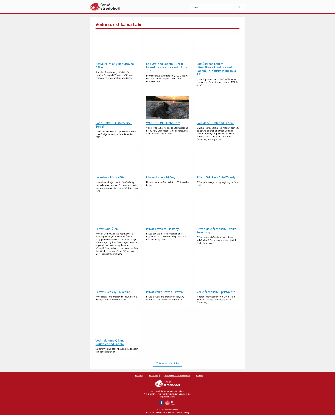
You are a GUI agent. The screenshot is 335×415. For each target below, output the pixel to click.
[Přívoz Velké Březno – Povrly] (167, 276)
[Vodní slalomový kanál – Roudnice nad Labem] (117, 324)
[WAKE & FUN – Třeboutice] (167, 107)
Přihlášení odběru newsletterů (177, 375)
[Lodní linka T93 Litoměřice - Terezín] (117, 107)
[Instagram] (167, 402)
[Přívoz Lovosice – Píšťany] (167, 213)
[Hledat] (230, 7)
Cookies (199, 375)
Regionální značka (167, 396)
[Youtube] (173, 403)
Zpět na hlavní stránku (167, 363)
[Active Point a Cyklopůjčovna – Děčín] (117, 48)
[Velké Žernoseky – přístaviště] (218, 276)
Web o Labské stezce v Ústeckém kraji (167, 391)
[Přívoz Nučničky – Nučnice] (117, 276)
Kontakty (139, 375)
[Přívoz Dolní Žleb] (117, 213)
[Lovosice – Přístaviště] (117, 161)
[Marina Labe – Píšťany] (167, 161)
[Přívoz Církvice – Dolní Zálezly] (218, 161)
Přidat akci (153, 375)
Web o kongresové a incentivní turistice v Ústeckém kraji (167, 394)
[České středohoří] (105, 6)
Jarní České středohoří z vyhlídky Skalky (172, 412)
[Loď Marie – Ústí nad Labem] (218, 107)
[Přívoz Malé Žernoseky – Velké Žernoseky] (218, 213)
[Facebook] (161, 402)
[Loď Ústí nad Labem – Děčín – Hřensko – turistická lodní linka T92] (167, 48)
